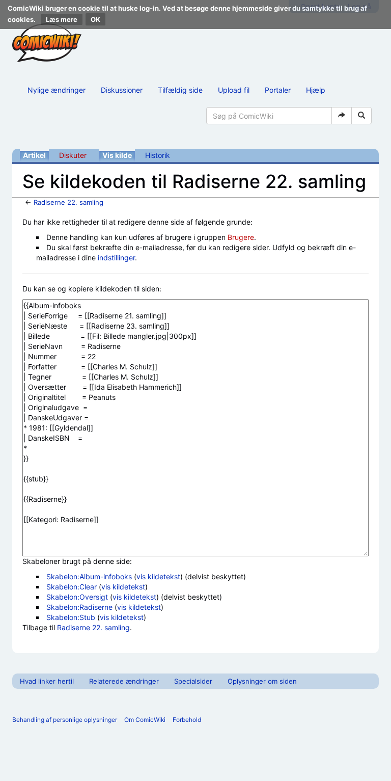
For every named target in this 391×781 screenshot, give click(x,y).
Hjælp (315, 90)
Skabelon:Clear (71, 586)
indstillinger (116, 257)
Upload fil (233, 90)
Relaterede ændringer (124, 681)
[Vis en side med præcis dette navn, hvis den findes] (341, 115)
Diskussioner (122, 90)
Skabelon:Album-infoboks (89, 576)
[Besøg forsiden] (46, 42)
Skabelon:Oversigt (77, 597)
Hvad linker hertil (47, 681)
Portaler (278, 90)
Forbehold (187, 719)
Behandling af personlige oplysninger (64, 719)
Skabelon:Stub (70, 617)
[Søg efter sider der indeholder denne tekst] (361, 115)
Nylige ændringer (56, 90)
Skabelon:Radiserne (79, 607)
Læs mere (61, 19)
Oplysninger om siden (262, 681)
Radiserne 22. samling (68, 202)
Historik (157, 155)
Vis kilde (117, 155)
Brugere (241, 237)
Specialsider (193, 681)
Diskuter (73, 155)
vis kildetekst (158, 576)
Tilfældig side (180, 90)
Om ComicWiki (144, 719)
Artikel (34, 155)
